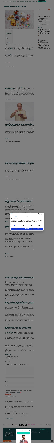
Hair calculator (23, 433)
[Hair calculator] (23, 438)
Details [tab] (27, 216)
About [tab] (38, 216)
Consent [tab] (16, 216)
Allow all (37, 228)
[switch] (23, 225)
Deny (16, 228)
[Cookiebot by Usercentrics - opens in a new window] (39, 213)
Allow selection (27, 228)
